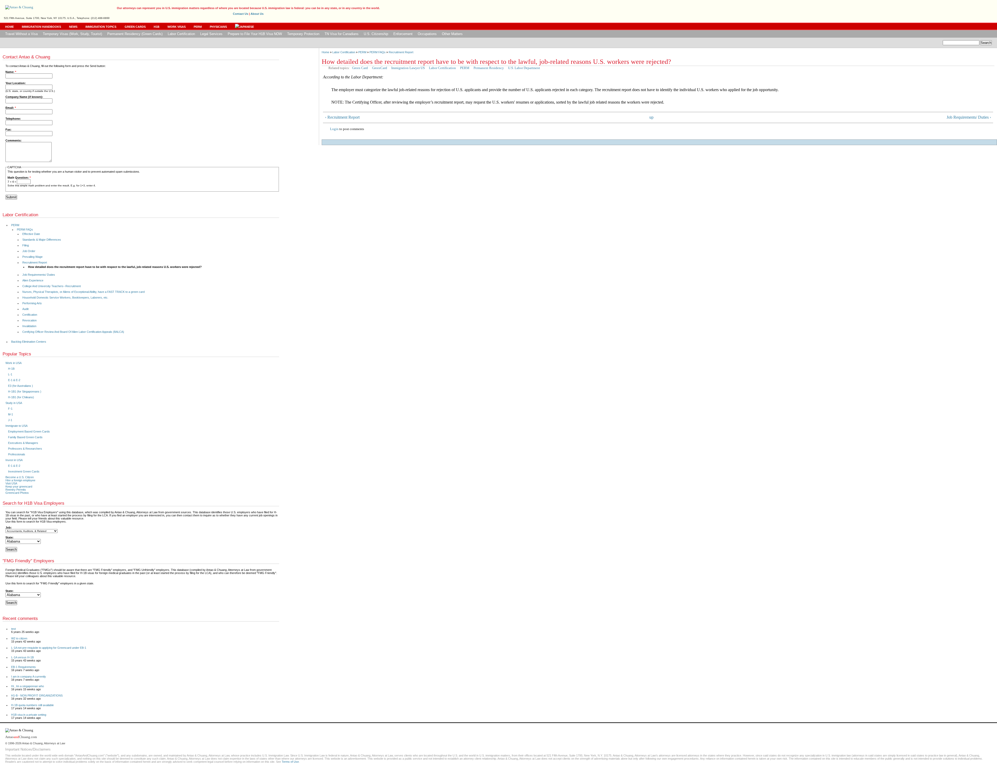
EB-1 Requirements (23, 666)
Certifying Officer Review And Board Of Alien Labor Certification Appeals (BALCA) (73, 331)
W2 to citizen (19, 638)
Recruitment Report (401, 52)
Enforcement (403, 34)
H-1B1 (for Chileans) (21, 397)
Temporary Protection (303, 34)
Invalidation (29, 326)
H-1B (11, 368)
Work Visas (176, 26)
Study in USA (13, 402)
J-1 (10, 420)
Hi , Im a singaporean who (27, 686)
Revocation (29, 320)
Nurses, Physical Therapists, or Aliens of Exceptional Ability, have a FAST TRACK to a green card (83, 291)
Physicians (218, 26)
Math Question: (19, 177)
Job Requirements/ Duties (38, 274)
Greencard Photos (17, 492)
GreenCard (379, 68)
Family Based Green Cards (25, 437)
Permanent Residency (489, 68)
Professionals (16, 454)
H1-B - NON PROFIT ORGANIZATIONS (37, 695)
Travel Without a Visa (21, 34)
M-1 (10, 414)
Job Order (28, 251)
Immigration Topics (100, 26)
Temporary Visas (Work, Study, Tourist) (72, 34)
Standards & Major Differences (41, 239)
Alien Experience (32, 280)
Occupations (427, 34)
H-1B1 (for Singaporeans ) (24, 391)
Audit (25, 308)
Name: (10, 71)
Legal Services (211, 34)
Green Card (360, 68)
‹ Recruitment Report (342, 117)
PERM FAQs (377, 52)
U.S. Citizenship (376, 34)
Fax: (8, 129)
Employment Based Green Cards (29, 431)
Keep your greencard (18, 486)
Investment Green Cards (23, 471)
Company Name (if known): (24, 96)
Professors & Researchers (25, 448)
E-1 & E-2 (14, 380)
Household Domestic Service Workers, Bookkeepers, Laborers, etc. (65, 297)
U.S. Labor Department (524, 68)
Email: (10, 107)
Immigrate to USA (16, 425)
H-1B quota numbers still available (32, 705)
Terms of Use (290, 761)
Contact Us (240, 13)
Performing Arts (32, 303)
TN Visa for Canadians (342, 34)
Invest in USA (14, 460)
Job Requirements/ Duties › (969, 117)
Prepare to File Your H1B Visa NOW (255, 34)
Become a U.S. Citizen (19, 477)
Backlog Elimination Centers (28, 341)
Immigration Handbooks (41, 26)
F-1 (10, 408)
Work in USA (13, 362)
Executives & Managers (23, 442)
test (13, 628)
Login (334, 129)
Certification (29, 314)
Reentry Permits (15, 489)
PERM (198, 26)
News (73, 26)
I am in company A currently (28, 676)
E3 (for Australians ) (20, 385)
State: (9, 537)
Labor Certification (181, 34)
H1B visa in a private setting (28, 714)
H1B (156, 26)
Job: (8, 527)
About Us (257, 13)
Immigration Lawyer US (408, 68)
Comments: (13, 140)
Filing (25, 245)
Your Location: (15, 83)
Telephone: (13, 118)
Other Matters (452, 34)
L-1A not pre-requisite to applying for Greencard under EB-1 (48, 647)
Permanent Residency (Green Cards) (135, 34)
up (651, 117)
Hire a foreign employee (20, 480)
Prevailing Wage (32, 256)
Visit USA (11, 483)
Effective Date (31, 233)
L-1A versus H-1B (22, 657)
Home (9, 26)
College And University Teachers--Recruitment (51, 286)
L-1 (10, 374)
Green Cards (135, 26)
